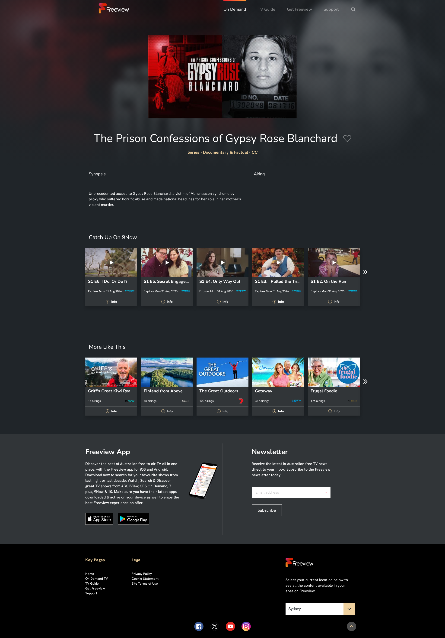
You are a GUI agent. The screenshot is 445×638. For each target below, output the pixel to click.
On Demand (234, 9)
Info (112, 301)
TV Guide (266, 9)
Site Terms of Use (145, 583)
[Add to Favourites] (347, 139)
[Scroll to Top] (351, 626)
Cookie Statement (145, 578)
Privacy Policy (142, 574)
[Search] (353, 9)
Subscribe (266, 510)
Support (331, 9)
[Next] (365, 272)
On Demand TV (96, 578)
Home (89, 574)
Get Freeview (299, 9)
